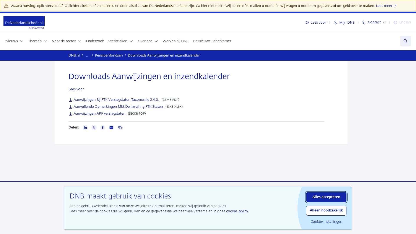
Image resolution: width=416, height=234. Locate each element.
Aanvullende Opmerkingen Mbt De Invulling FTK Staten (118, 106)
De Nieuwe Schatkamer (212, 41)
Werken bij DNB (175, 41)
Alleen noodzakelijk (326, 210)
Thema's (35, 41)
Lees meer (384, 6)
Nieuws (12, 41)
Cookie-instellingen (326, 221)
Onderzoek (95, 41)
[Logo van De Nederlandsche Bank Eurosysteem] (24, 22)
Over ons (145, 41)
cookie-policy (237, 211)
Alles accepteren (326, 197)
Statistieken (117, 41)
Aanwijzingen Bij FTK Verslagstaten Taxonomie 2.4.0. (116, 100)
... (87, 55)
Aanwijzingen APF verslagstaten (99, 113)
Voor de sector (64, 41)
